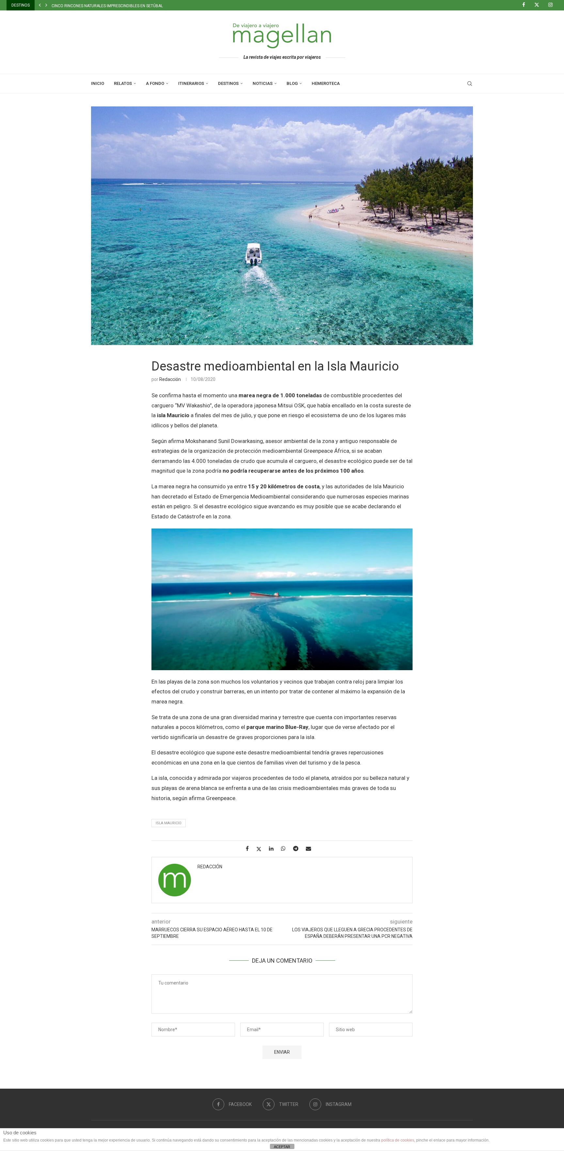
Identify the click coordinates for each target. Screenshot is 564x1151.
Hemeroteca (326, 83)
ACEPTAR (282, 1147)
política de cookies (397, 1140)
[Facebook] (526, 5)
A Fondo (155, 83)
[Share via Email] (311, 848)
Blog (292, 83)
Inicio (97, 83)
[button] (39, 5)
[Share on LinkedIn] (273, 848)
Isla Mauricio (168, 823)
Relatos (123, 83)
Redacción (170, 379)
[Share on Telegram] (298, 848)
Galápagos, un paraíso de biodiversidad (92, 6)
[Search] (469, 83)
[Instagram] (552, 5)
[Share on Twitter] (261, 849)
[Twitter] (539, 5)
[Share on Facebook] (250, 848)
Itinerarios (191, 83)
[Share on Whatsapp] (285, 848)
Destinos (228, 83)
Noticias (263, 83)
